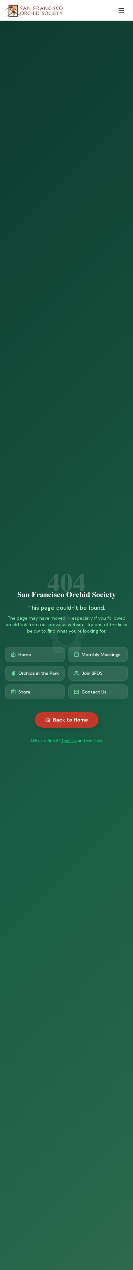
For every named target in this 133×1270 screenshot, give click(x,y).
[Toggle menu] (121, 10)
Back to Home (70, 719)
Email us (69, 740)
